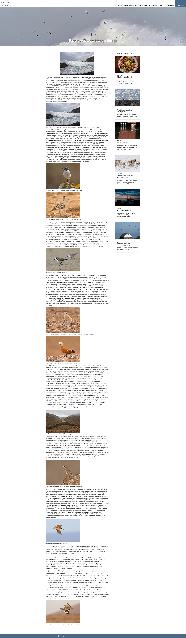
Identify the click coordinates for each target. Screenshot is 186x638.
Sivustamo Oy (136, 636)
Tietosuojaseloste (63, 636)
